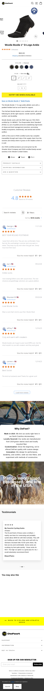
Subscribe (38, 664)
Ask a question (10, 172)
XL (29, 78)
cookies (12, 681)
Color (22, 63)
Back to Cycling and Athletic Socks (23, 621)
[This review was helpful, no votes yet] (36, 289)
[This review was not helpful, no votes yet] (39, 256)
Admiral (31, 67)
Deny (17, 686)
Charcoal (12, 67)
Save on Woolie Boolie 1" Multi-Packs (16, 101)
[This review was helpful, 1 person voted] (36, 256)
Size (21, 73)
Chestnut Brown (17, 67)
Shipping (15, 55)
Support (6, 640)
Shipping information (14, 167)
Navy (26, 67)
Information (8, 645)
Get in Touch (8, 650)
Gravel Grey (22, 67)
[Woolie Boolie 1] (3, 605)
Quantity (22, 84)
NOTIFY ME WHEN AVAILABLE (22, 95)
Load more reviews (22, 393)
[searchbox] (11, 212)
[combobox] (33, 218)
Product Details (11, 163)
